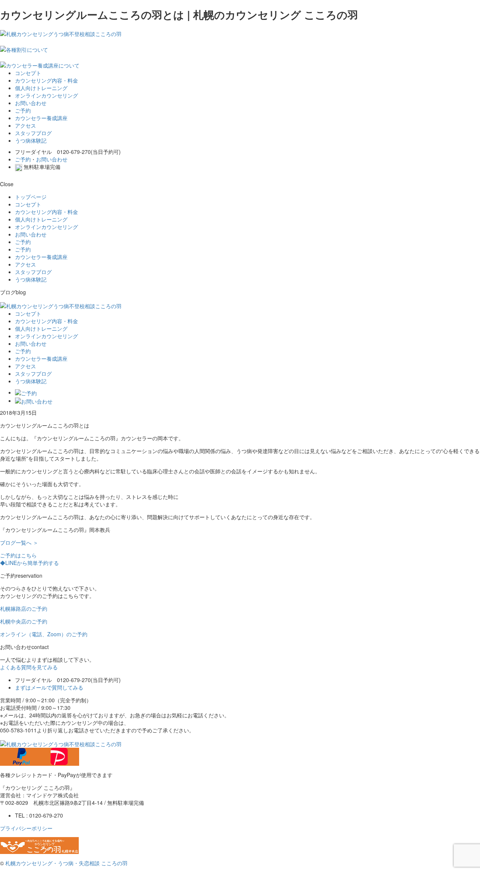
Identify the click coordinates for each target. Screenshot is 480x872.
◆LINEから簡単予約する (29, 562)
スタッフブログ (33, 133)
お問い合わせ (30, 103)
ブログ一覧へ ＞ (19, 542)
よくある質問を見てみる (29, 667)
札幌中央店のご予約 (23, 621)
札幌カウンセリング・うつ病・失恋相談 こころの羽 (66, 863)
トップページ (30, 196)
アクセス (25, 125)
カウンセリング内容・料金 (46, 80)
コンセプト (28, 73)
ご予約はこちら (18, 555)
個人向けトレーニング (41, 88)
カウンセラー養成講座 (41, 118)
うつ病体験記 (30, 140)
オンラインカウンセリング (46, 95)
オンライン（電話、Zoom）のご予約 (43, 634)
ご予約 (23, 110)
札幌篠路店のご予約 (23, 608)
